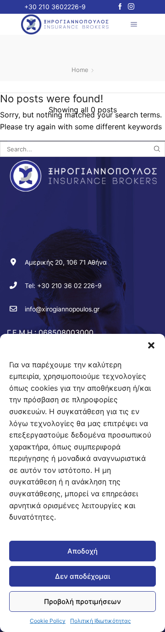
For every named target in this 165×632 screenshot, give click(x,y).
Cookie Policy (48, 620)
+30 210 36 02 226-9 (69, 285)
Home (80, 69)
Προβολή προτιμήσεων (82, 601)
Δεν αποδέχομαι (82, 576)
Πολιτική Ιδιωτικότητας (100, 620)
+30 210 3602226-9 (55, 7)
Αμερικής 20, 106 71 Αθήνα (66, 262)
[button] (151, 345)
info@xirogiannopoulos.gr (62, 309)
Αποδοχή (82, 551)
